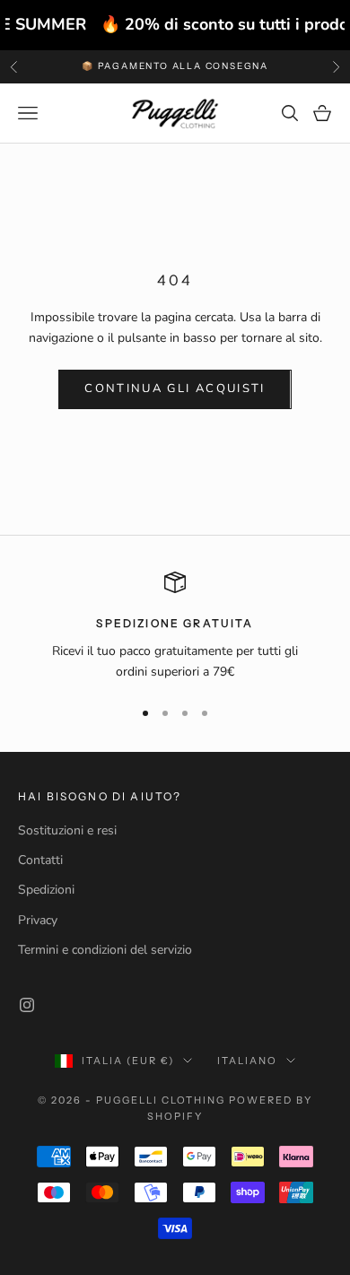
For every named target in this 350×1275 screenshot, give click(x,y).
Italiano (247, 1060)
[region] (175, 627)
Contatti (40, 860)
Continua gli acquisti (174, 388)
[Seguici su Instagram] (27, 1005)
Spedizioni (46, 889)
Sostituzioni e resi (67, 830)
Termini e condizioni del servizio (105, 949)
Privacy (37, 920)
